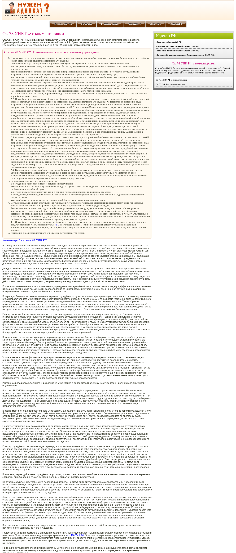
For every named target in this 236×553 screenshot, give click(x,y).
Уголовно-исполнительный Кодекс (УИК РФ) (178, 51)
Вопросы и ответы (109, 24)
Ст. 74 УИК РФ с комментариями (193, 63)
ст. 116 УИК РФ (75, 535)
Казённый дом (134, 24)
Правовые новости (63, 24)
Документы (155, 24)
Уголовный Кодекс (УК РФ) (169, 42)
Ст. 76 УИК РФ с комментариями (170, 84)
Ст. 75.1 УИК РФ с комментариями (171, 80)
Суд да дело (86, 24)
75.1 (57, 224)
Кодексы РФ (176, 24)
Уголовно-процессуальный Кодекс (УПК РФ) (178, 46)
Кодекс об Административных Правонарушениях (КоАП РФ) (185, 55)
